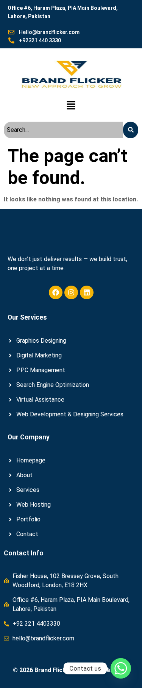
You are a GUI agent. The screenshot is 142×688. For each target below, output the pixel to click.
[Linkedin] (87, 292)
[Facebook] (55, 292)
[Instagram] (71, 292)
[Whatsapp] (121, 668)
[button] (70, 105)
